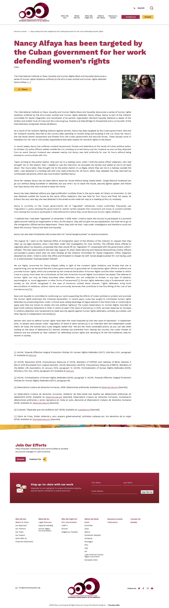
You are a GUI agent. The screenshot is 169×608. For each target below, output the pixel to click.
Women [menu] (64, 529)
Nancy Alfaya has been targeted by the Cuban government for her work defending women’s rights (67, 31)
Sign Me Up (147, 492)
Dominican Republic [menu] (92, 535)
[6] (86, 323)
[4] (92, 308)
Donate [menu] (148, 17)
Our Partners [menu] (20, 529)
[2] (31, 289)
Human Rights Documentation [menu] (44, 530)
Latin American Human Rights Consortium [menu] (93, 556)
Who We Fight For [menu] (69, 519)
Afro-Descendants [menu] (69, 522)
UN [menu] (85, 551)
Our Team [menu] (19, 532)
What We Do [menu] (43, 519)
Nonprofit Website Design (94, 605)
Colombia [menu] (88, 525)
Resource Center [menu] (113, 17)
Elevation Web (114, 605)
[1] (79, 280)
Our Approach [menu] (21, 525)
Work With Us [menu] (21, 538)
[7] (50, 329)
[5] (54, 314)
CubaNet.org (84, 409)
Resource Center (20, 31)
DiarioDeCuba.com (41, 419)
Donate (20, 459)
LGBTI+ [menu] (64, 525)
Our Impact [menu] (20, 535)
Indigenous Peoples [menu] (69, 532)
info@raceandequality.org (29, 588)
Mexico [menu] (87, 532)
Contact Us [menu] (131, 17)
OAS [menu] (86, 548)
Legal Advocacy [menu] (45, 522)
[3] (75, 305)
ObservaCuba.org (109, 387)
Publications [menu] (113, 522)
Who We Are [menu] (65, 17)
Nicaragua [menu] (88, 542)
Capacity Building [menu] (45, 525)
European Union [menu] (91, 560)
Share (24, 89)
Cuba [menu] (86, 529)
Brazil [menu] (86, 522)
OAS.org (32, 355)
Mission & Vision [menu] (22, 522)
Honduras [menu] (88, 538)
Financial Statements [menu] (24, 542)
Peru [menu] (86, 545)
